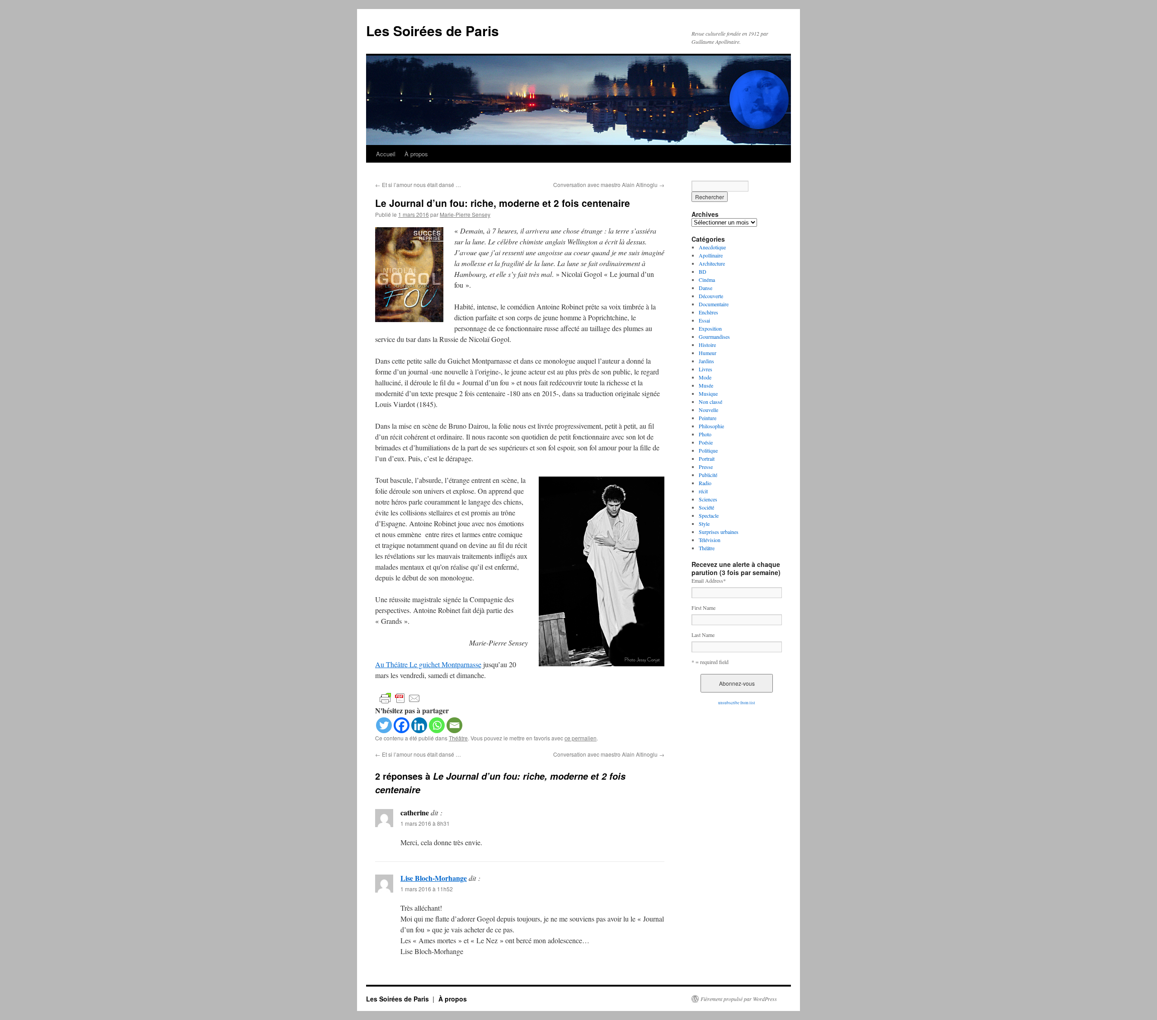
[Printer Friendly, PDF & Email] (400, 697)
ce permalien (580, 738)
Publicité (708, 474)
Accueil (385, 154)
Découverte (711, 295)
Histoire (707, 344)
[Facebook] (401, 725)
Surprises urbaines (718, 531)
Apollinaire (711, 255)
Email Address (708, 580)
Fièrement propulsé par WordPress (739, 998)
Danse (705, 287)
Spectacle (709, 515)
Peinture (707, 417)
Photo (705, 434)
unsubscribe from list (736, 703)
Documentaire (714, 304)
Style (704, 523)
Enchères (708, 312)
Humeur (707, 352)
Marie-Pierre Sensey (465, 214)
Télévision (709, 539)
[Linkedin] (419, 725)
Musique (708, 393)
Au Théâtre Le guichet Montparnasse (428, 664)
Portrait (707, 458)
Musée (706, 385)
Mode (705, 377)
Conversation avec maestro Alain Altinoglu (608, 184)
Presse (706, 466)
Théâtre (458, 738)
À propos (416, 154)
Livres (705, 369)
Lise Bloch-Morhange (433, 878)
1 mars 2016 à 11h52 (426, 889)
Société (706, 507)
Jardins (706, 361)
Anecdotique (712, 247)
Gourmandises (714, 336)
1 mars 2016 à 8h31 (425, 823)
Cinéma (707, 279)
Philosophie (711, 426)
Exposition (710, 328)
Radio (705, 483)
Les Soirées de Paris (432, 30)
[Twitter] (384, 725)
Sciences (708, 499)
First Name (703, 607)
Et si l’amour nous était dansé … (418, 184)
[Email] (454, 725)
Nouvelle (708, 409)
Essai (704, 320)
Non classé (710, 401)
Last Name (703, 634)
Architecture (712, 263)
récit (703, 491)
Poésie (706, 442)
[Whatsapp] (437, 725)
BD (702, 271)
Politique (708, 450)
